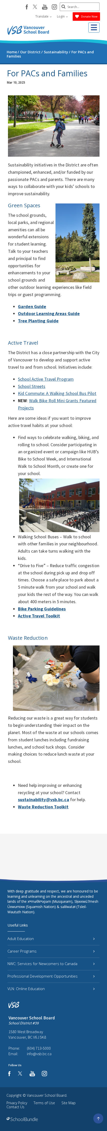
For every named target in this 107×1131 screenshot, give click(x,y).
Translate (42, 16)
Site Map (68, 1102)
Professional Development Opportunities (42, 976)
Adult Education (20, 938)
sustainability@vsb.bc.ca (43, 799)
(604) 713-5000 (39, 1048)
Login (61, 16)
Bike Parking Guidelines (42, 609)
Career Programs (22, 951)
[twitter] (35, 7)
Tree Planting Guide (38, 321)
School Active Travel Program (46, 379)
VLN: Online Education (26, 988)
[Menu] (94, 28)
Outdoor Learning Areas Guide (49, 313)
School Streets (32, 386)
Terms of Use (44, 1102)
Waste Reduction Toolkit (43, 807)
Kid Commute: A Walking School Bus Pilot (57, 393)
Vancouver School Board (46, 1095)
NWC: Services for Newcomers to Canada (42, 963)
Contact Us (15, 1106)
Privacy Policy (16, 1102)
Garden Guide (32, 306)
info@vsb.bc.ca (39, 1053)
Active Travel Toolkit (39, 616)
